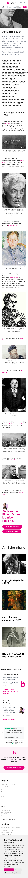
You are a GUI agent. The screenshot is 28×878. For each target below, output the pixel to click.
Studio (3, 797)
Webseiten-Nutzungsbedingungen (10, 827)
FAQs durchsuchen (14, 690)
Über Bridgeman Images (8, 784)
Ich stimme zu (8, 870)
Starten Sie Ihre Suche (14, 767)
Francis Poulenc (12, 225)
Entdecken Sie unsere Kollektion (6, 691)
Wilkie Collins (14, 277)
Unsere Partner (5, 787)
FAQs (2, 799)
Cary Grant (14, 460)
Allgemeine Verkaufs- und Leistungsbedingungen (8, 833)
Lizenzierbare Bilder (6, 794)
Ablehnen (17, 870)
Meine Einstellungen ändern (12, 872)
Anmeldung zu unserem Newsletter (11, 802)
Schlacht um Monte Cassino (17, 424)
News (2, 789)
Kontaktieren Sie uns (12, 526)
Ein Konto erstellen (12, 531)
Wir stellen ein (5, 792)
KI (20, 7)
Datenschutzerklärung (7, 830)
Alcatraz (7, 123)
